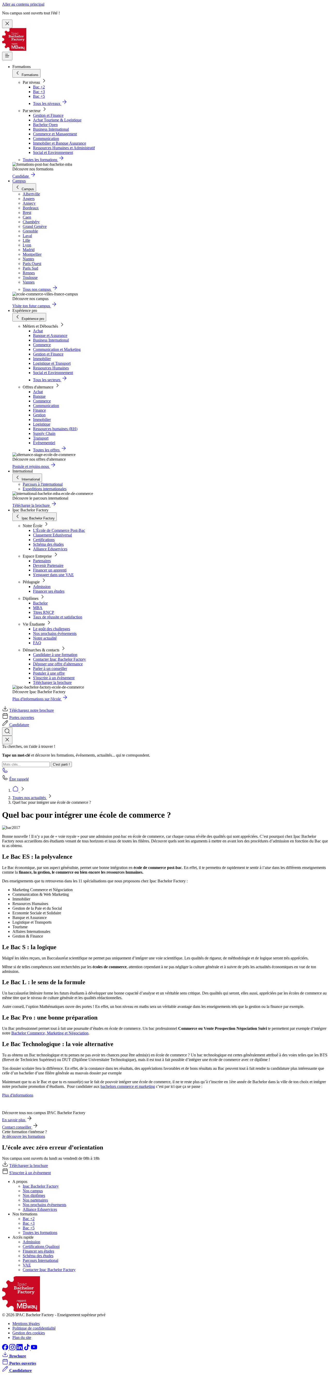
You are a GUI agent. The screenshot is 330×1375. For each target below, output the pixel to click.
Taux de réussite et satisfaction (57, 617)
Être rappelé (19, 779)
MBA (38, 608)
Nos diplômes (34, 1195)
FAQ (37, 643)
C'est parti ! (61, 764)
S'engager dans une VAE (53, 575)
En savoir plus (14, 1120)
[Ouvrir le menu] (7, 56)
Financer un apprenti (50, 570)
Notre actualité (45, 638)
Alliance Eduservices (50, 549)
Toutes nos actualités (29, 798)
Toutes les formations (40, 1232)
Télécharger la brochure (52, 682)
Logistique (41, 424)
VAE (27, 1265)
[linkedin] (20, 1349)
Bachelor (40, 603)
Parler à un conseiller (50, 668)
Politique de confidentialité (34, 1328)
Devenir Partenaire (48, 565)
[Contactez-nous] (5, 772)
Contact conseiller (17, 1127)
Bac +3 (39, 91)
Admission (42, 586)
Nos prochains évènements (55, 633)
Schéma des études (48, 544)
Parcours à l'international (43, 484)
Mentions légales (26, 1323)
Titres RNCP (43, 612)
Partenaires (42, 561)
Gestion (39, 415)
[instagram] (12, 1349)
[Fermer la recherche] (7, 740)
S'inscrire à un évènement (54, 678)
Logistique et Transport (52, 363)
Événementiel (44, 443)
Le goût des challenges (51, 629)
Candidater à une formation (55, 654)
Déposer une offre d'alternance (58, 664)
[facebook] (5, 1349)
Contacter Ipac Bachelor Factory (59, 659)
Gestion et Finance (48, 115)
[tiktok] (27, 1349)
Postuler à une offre (49, 673)
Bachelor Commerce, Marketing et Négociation (49, 1033)
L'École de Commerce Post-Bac (59, 530)
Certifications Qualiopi (41, 1246)
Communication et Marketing (57, 349)
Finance (39, 410)
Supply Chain (44, 433)
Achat (38, 331)
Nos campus (33, 1191)
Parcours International (40, 1260)
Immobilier (42, 359)
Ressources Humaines (51, 368)
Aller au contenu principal (23, 4)
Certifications (44, 539)
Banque (39, 396)
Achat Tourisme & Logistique (57, 120)
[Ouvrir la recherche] (7, 731)
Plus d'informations (17, 1095)
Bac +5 (39, 96)
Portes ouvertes (21, 717)
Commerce (42, 345)
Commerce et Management (55, 134)
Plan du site (21, 1337)
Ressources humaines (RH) (55, 429)
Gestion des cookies (28, 1333)
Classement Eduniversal (52, 535)
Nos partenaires (35, 1200)
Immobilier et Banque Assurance (59, 143)
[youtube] (34, 1349)
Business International (51, 129)
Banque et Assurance (50, 335)
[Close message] (7, 24)
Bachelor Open (45, 124)
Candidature (19, 725)
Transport (40, 438)
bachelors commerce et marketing (128, 1086)
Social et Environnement (53, 152)
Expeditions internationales (45, 489)
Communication (46, 138)
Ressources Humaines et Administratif (64, 148)
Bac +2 (39, 87)
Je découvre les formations (23, 1136)
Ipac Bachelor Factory (41, 1186)
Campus (19, 181)
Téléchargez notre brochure (31, 710)
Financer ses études (48, 591)
